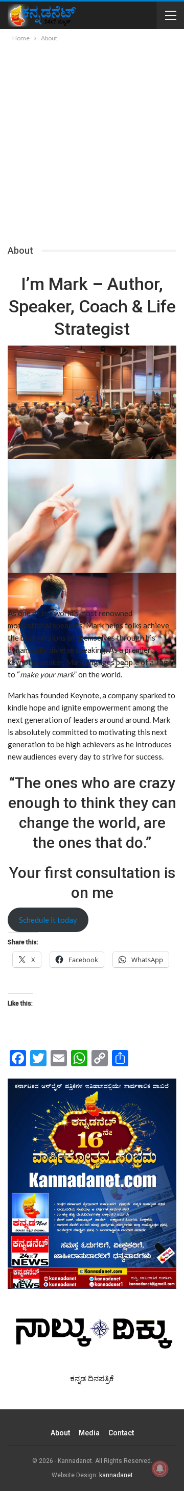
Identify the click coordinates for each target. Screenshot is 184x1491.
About (60, 1433)
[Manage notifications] (160, 1468)
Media (89, 1433)
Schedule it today (48, 919)
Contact (121, 1433)
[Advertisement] (92, 141)
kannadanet (116, 1475)
